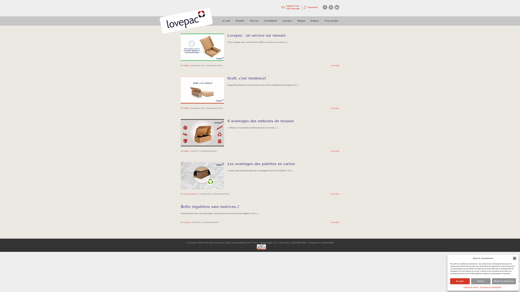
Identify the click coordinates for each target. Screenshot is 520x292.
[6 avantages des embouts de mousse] (202, 132)
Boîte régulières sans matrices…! (210, 206)
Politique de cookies (471, 287)
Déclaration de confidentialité (490, 287)
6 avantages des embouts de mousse (260, 121)
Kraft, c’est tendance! (246, 78)
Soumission (313, 7)
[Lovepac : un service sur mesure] (202, 47)
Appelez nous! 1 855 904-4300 (293, 7)
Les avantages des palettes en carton (261, 164)
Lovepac (187, 222)
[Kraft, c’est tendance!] (202, 90)
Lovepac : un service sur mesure (256, 35)
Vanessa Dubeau (190, 194)
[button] (514, 258)
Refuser (480, 281)
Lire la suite (335, 66)
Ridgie (186, 66)
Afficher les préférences (503, 281)
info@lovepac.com (268, 243)
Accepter (460, 281)
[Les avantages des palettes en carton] (202, 175)
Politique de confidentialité (321, 243)
